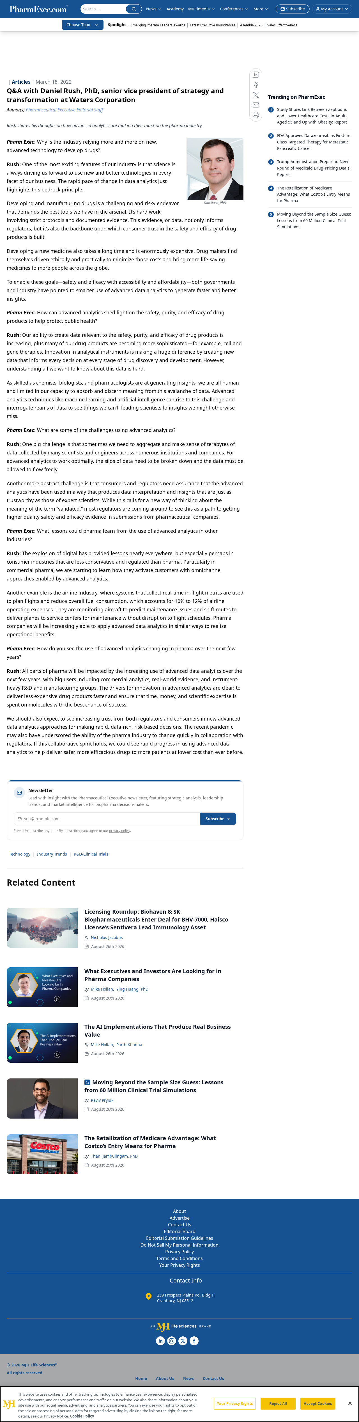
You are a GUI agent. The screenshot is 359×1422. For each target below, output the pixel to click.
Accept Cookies (318, 1403)
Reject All (278, 1403)
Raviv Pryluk (102, 1100)
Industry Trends (52, 854)
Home (141, 1378)
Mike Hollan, (102, 989)
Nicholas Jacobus (107, 937)
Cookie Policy (82, 1416)
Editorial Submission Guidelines (179, 1238)
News (151, 9)
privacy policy (119, 830)
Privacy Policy (179, 1252)
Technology (19, 854)
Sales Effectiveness (282, 25)
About (179, 1211)
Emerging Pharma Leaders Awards (158, 25)
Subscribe (215, 818)
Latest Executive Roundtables (212, 25)
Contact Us (179, 1225)
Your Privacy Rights (179, 1265)
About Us (165, 1378)
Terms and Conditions (179, 1258)
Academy (175, 9)
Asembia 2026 (251, 25)
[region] (179, 1404)
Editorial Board (179, 1231)
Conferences (231, 9)
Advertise (180, 1218)
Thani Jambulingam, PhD (114, 1156)
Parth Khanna (129, 1044)
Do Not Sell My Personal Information (179, 1245)
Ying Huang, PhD (132, 989)
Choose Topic (78, 24)
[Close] (350, 1403)
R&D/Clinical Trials (91, 854)
